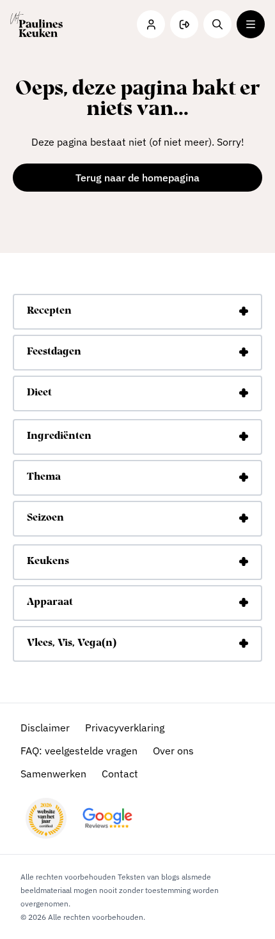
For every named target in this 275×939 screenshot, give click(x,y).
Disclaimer (45, 727)
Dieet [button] (39, 393)
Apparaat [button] (50, 602)
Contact (120, 773)
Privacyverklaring (124, 727)
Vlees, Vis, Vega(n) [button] (71, 643)
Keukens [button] (48, 561)
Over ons (173, 750)
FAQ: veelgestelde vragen (79, 750)
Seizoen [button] (45, 518)
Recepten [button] (49, 311)
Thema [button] (44, 477)
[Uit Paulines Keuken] (36, 24)
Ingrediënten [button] (59, 436)
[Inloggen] (151, 24)
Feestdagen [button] (54, 352)
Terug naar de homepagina (137, 177)
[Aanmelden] (184, 24)
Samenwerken (53, 773)
